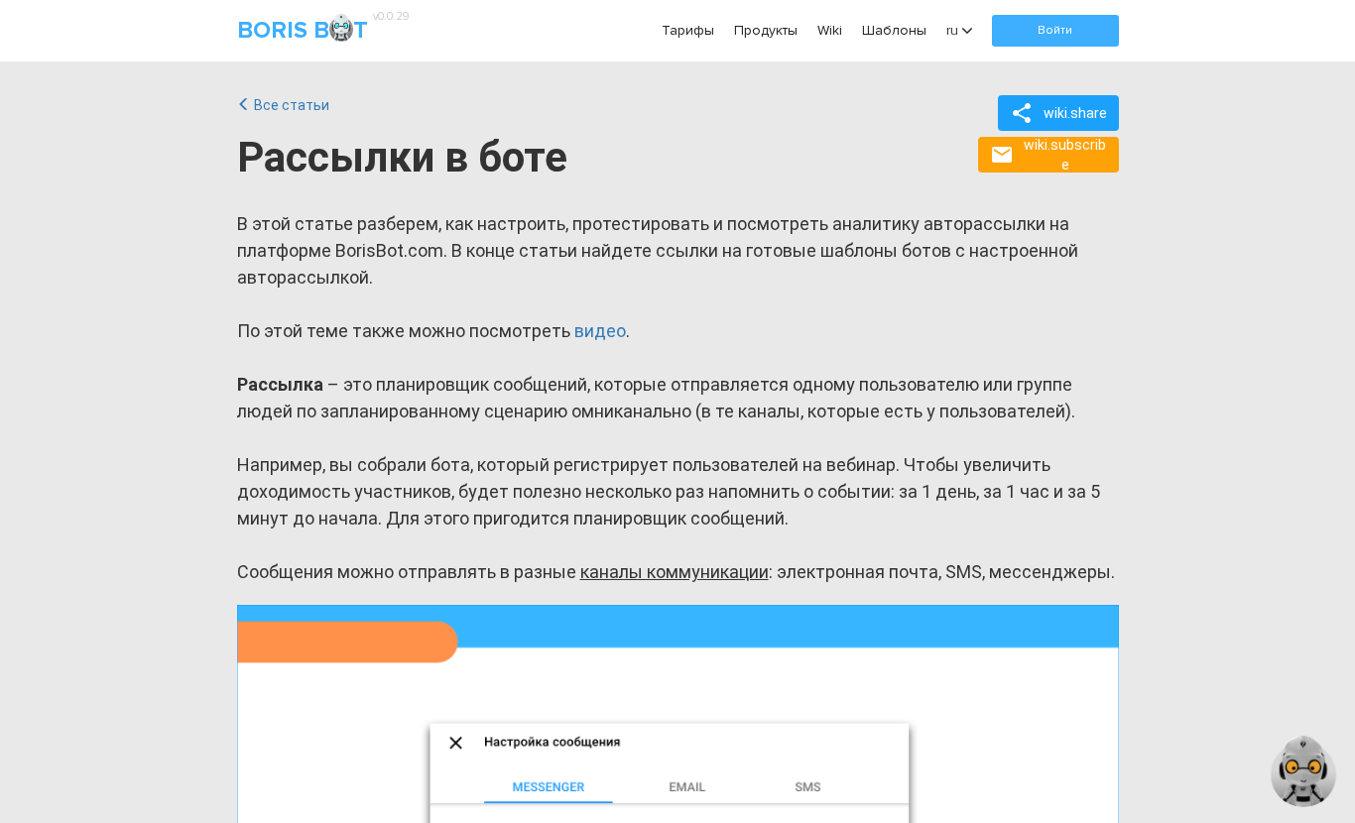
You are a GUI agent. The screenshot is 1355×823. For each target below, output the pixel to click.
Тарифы (688, 30)
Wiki (829, 30)
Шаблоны (894, 30)
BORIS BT (320, 29)
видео (600, 330)
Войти (1055, 30)
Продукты (766, 30)
